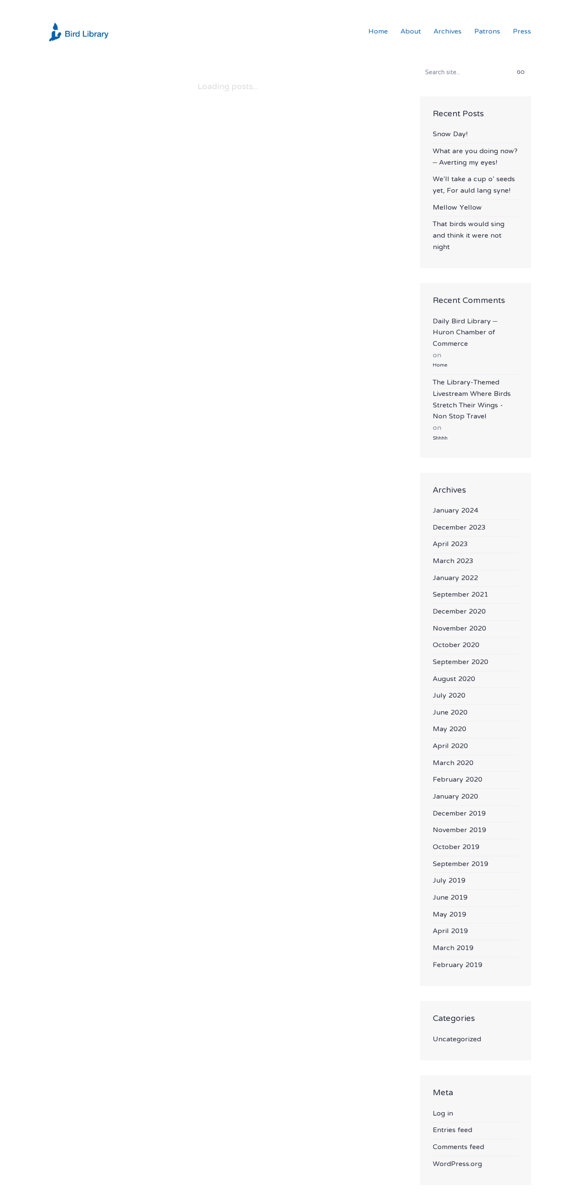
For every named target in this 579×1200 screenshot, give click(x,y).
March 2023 (453, 561)
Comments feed (458, 1147)
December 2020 (459, 612)
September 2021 (460, 595)
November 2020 (459, 629)
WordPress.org (457, 1164)
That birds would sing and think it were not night (468, 236)
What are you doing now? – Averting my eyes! (475, 157)
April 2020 (450, 746)
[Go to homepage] (79, 31)
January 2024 (455, 511)
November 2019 (459, 830)
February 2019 (457, 965)
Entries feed (452, 1130)
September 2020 (460, 662)
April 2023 (450, 544)
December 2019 (459, 814)
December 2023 (459, 528)
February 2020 (457, 780)
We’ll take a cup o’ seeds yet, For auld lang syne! (474, 185)
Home (440, 365)
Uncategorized (457, 1040)
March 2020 (453, 763)
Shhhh (440, 438)
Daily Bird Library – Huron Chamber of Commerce (465, 333)
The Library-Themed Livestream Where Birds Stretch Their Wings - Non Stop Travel (472, 400)
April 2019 (450, 931)
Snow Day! (450, 134)
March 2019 (453, 948)
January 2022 (455, 578)
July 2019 (449, 881)
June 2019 (450, 898)
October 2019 (456, 847)
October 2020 (456, 645)
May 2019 (449, 915)
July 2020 (449, 696)
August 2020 (454, 679)
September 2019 (460, 864)
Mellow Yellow (457, 208)
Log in (443, 1114)
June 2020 (450, 713)
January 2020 (455, 797)
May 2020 (449, 729)
